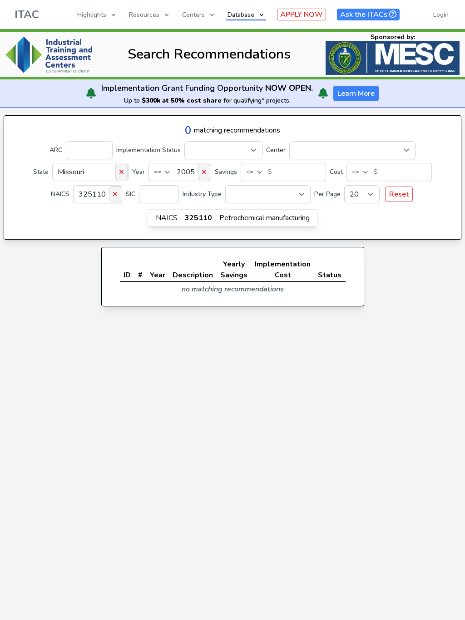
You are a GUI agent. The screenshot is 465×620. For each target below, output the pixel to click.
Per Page (327, 194)
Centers (193, 14)
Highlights (91, 14)
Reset (399, 194)
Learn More (356, 93)
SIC (130, 194)
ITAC (27, 14)
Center (276, 150)
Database (241, 14)
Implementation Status (148, 150)
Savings (226, 171)
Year (138, 171)
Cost (336, 171)
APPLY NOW (301, 15)
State (41, 171)
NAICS (60, 194)
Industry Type (202, 194)
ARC (55, 150)
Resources (144, 14)
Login (441, 14)
